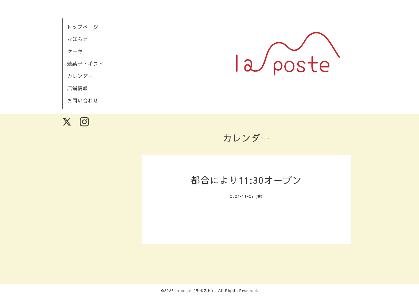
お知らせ (77, 39)
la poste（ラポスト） (195, 290)
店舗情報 (77, 88)
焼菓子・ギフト (85, 63)
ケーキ (75, 51)
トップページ (82, 26)
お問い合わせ (82, 100)
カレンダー (80, 75)
